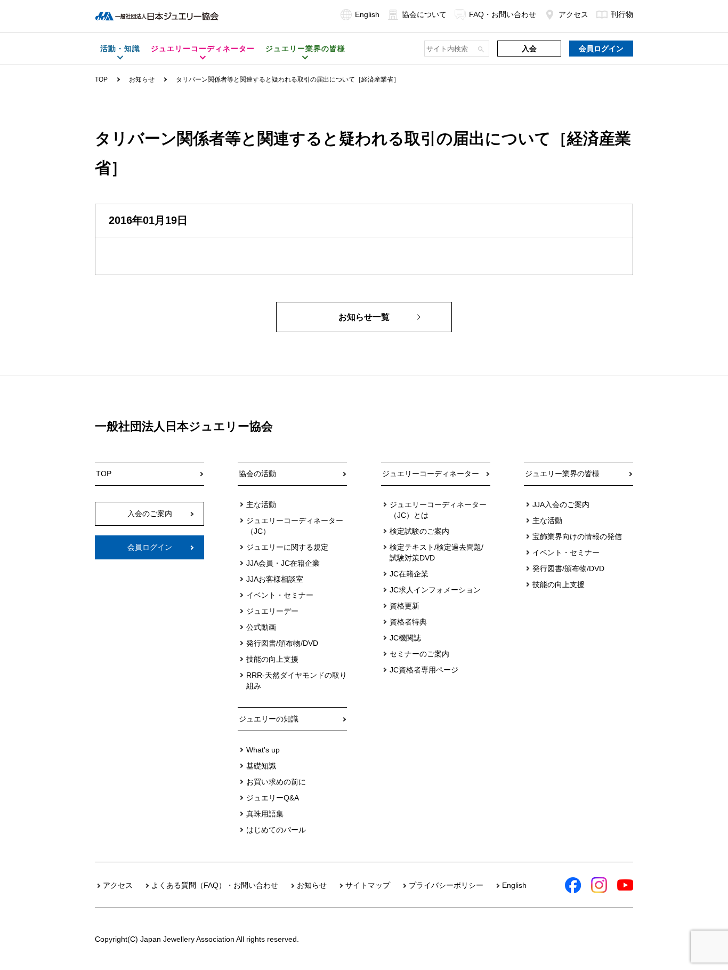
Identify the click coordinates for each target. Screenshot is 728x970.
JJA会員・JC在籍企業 (283, 563)
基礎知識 (261, 765)
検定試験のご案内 (419, 531)
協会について (424, 14)
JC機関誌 (405, 638)
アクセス (573, 14)
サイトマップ (367, 885)
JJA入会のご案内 (560, 504)
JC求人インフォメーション (435, 590)
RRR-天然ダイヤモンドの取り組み (296, 680)
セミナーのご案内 (419, 654)
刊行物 (622, 14)
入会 (529, 48)
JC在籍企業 (409, 574)
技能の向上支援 (272, 659)
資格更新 (404, 606)
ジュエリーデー (272, 611)
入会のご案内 (149, 513)
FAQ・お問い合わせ (502, 14)
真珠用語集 (265, 813)
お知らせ (142, 79)
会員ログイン (601, 48)
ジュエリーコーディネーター (430, 473)
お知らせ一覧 (364, 317)
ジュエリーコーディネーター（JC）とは (438, 509)
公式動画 (261, 627)
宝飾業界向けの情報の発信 (577, 536)
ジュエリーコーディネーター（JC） (294, 525)
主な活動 (261, 504)
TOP (101, 79)
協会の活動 (257, 473)
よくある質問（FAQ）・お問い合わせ (214, 885)
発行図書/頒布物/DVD (282, 643)
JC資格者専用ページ (424, 670)
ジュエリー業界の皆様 (562, 473)
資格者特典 (408, 622)
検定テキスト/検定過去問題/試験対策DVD (436, 552)
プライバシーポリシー (446, 885)
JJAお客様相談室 (274, 579)
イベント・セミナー (279, 595)
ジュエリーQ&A (272, 797)
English (367, 14)
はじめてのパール (276, 829)
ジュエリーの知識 (268, 719)
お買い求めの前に (276, 781)
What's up (263, 749)
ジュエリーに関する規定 (287, 547)
